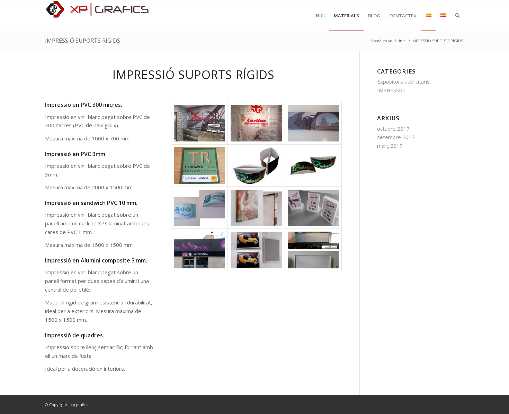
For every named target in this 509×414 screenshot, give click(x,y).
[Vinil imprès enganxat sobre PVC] (199, 123)
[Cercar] (457, 15)
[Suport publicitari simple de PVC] (313, 165)
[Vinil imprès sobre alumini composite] (199, 165)
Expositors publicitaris (403, 81)
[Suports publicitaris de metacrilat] (313, 208)
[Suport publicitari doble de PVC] (256, 165)
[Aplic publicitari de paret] (199, 208)
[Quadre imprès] (313, 123)
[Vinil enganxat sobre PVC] (199, 250)
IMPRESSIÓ (391, 90)
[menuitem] (319, 15)
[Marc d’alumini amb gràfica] (256, 250)
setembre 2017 (396, 136)
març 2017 (390, 145)
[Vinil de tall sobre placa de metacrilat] (256, 123)
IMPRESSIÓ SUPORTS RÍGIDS (82, 40)
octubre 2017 (393, 128)
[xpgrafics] (97, 15)
